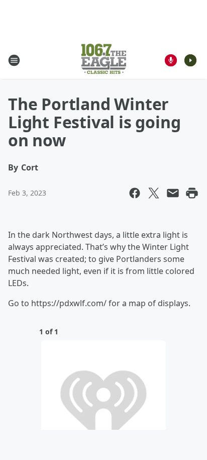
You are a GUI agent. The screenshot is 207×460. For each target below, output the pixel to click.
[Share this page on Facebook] (135, 193)
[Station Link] (103, 60)
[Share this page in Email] (173, 193)
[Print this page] (192, 193)
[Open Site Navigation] (14, 60)
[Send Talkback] (171, 60)
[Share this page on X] (154, 193)
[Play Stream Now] (190, 60)
